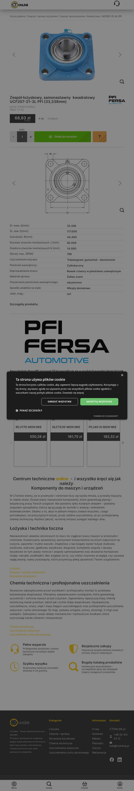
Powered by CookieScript (106, 416)
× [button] (122, 375)
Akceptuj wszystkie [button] (99, 401)
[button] (29, 410)
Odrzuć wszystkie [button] (59, 401)
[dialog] (67, 395)
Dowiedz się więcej (73, 392)
